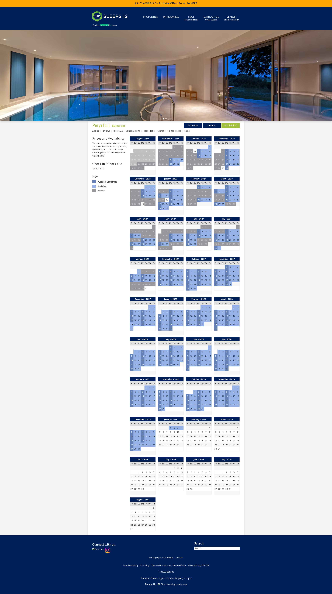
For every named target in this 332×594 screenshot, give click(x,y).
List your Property (175, 578)
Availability (231, 125)
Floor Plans (149, 130)
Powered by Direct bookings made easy (166, 584)
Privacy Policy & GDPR (198, 565)
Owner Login (157, 578)
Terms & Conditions (161, 565)
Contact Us (211, 18)
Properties (150, 16)
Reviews (106, 130)
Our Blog (144, 565)
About (95, 130)
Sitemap (145, 578)
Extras (160, 130)
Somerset (118, 125)
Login (188, 578)
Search (231, 18)
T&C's (191, 18)
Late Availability (130, 565)
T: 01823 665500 (166, 571)
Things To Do (174, 130)
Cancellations (133, 130)
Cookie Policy (179, 565)
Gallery (212, 125)
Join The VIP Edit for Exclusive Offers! (166, 3)
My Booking (171, 16)
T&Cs (187, 130)
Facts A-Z (118, 130)
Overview (193, 125)
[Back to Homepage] (111, 16)
